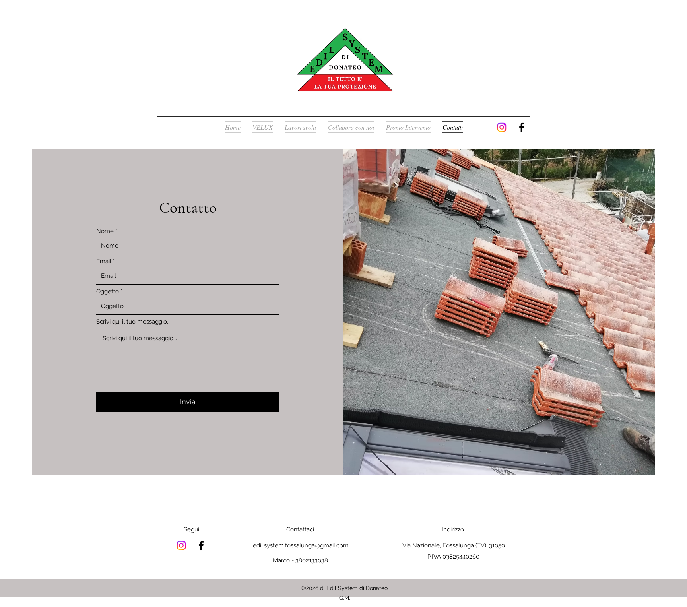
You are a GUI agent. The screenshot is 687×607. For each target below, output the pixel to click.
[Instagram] (502, 127)
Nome (105, 231)
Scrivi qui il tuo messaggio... (133, 322)
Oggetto (107, 292)
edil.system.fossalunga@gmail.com (301, 545)
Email (103, 261)
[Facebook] (522, 127)
